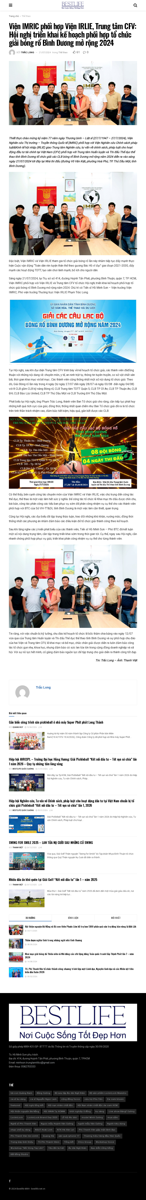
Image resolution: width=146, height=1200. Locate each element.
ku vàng (99, 1111)
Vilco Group (84, 1142)
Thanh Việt (18, 847)
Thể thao (26, 16)
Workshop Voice (105, 1142)
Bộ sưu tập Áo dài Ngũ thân (70, 1093)
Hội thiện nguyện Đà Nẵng (25, 1111)
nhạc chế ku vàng (20, 1129)
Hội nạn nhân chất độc (60, 1105)
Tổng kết (69, 1142)
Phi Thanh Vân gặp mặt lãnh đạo (97, 1129)
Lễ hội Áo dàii (69, 1117)
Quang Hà (48, 1136)
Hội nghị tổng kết (34, 1105)
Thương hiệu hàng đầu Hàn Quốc (102, 1136)
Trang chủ (14, 16)
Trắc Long (27, 52)
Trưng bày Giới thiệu (22, 1142)
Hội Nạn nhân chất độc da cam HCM (98, 1105)
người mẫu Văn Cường (90, 1123)
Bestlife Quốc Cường (23, 769)
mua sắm (113, 1117)
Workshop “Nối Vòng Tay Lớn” (27, 1148)
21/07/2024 (45, 52)
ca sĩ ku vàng (18, 1099)
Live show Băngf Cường (122, 1111)
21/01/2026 (42, 769)
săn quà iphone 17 (69, 1136)
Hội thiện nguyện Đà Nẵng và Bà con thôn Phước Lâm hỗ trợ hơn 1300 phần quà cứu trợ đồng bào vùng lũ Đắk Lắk (80, 926)
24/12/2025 (31, 847)
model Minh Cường (92, 1117)
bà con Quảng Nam (21, 1093)
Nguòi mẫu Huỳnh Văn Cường (57, 1123)
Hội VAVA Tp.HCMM (54, 1111)
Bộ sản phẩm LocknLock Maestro (108, 1093)
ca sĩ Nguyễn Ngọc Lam (43, 1099)
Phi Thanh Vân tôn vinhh (24, 1136)
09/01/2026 (42, 810)
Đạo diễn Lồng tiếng (102, 1148)
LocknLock (17, 1117)
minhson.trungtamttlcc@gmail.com (35, 1063)
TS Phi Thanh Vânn (48, 1142)
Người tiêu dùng (116, 1123)
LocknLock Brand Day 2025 (42, 1117)
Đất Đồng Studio (19, 1154)
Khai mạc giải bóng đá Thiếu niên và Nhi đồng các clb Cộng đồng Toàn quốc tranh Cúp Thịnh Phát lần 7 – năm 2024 (79, 955)
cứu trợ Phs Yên (94, 1099)
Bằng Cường (43, 1093)
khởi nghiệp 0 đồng (80, 1111)
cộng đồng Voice (70, 1099)
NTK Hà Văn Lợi (65, 1129)
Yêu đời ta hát (56, 1148)
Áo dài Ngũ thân (77, 1148)
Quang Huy (18, 727)
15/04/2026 (31, 727)
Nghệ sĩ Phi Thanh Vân (23, 1123)
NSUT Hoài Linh (44, 1129)
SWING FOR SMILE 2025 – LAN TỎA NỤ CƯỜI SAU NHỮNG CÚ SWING (51, 842)
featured (15, 1105)
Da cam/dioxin (115, 1099)
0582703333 (28, 1066)
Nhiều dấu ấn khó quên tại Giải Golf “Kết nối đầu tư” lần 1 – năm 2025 (53, 879)
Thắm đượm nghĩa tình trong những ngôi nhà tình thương (54, 940)
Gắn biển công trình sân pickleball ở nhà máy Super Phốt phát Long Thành (56, 722)
